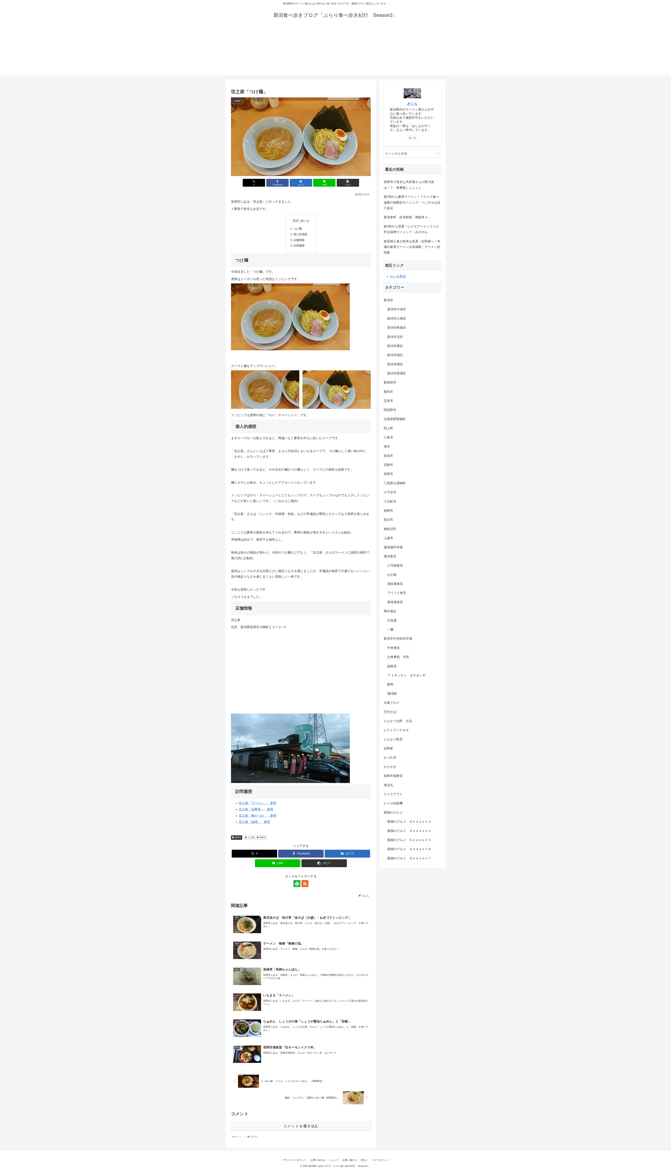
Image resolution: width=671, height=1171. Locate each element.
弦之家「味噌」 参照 (254, 822)
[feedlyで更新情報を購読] (296, 883)
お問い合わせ (318, 1160)
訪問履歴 (299, 245)
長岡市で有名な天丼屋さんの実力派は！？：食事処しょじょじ (409, 184)
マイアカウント (380, 1160)
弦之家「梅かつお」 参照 (257, 815)
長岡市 (238, 837)
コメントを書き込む (301, 1126)
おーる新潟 (398, 276)
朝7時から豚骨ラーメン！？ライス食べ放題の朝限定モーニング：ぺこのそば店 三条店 (413, 202)
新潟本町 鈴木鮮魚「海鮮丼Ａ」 (407, 217)
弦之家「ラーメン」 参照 (257, 803)
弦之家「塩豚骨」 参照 (256, 809)
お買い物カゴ (349, 1160)
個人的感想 (300, 234)
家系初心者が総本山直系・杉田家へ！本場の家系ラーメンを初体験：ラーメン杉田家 (412, 247)
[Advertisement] (335, 51)
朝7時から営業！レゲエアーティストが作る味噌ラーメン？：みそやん (411, 229)
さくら (412, 104)
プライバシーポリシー (294, 1160)
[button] (348, 183)
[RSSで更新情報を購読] (304, 883)
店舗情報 (299, 239)
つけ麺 (297, 228)
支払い (364, 1160)
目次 (296, 220)
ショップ (334, 1160)
